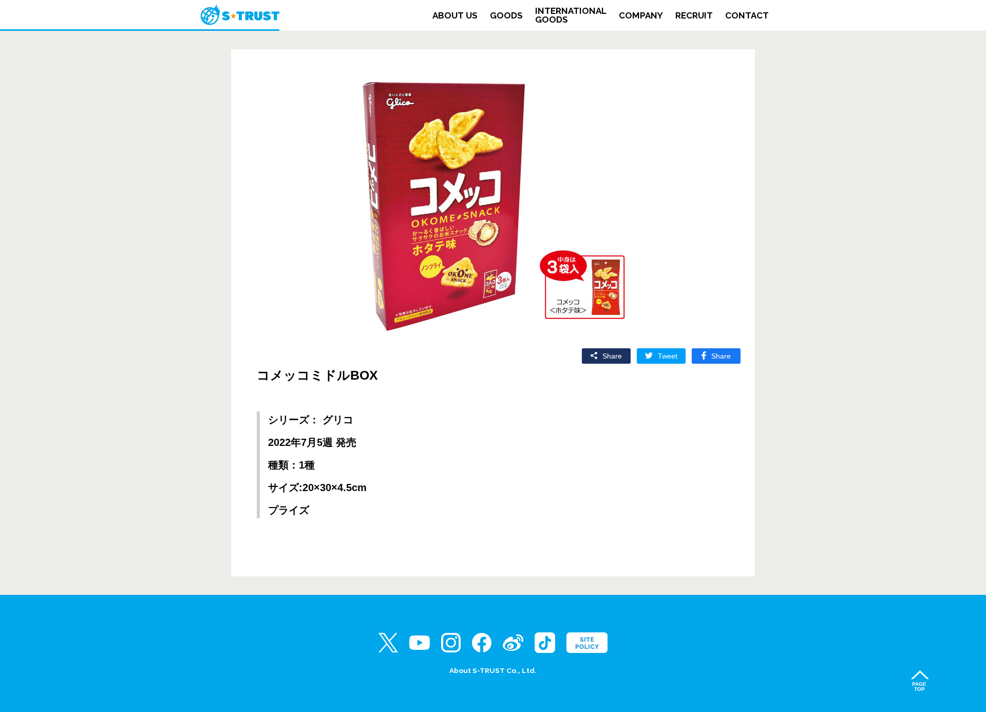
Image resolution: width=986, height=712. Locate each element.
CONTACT (747, 15)
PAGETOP (919, 686)
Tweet (667, 356)
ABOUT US (455, 15)
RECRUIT (694, 15)
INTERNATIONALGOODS (570, 15)
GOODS (506, 15)
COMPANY (641, 15)
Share (721, 356)
